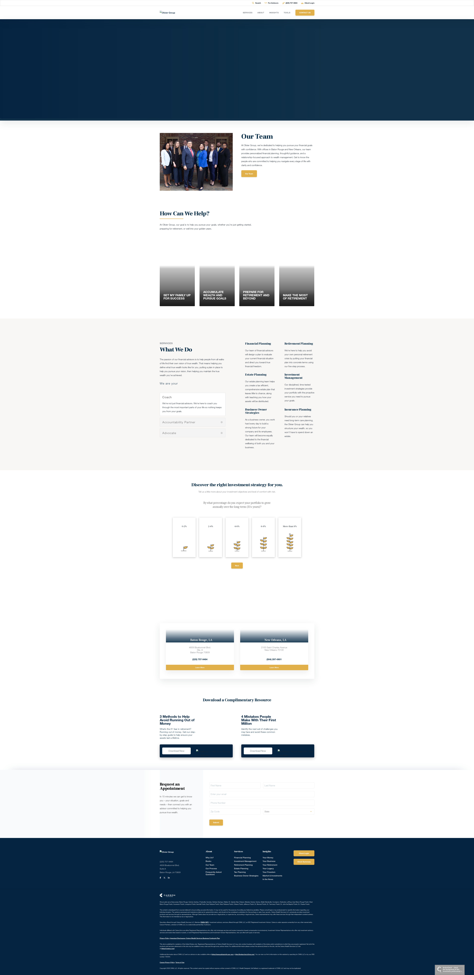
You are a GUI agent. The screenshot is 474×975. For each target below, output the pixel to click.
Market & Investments (272, 876)
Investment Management (245, 861)
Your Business (269, 861)
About (261, 13)
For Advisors (273, 3)
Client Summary (304, 862)
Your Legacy (268, 868)
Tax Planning (240, 872)
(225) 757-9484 (291, 3)
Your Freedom (269, 872)
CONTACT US (305, 13)
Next (237, 566)
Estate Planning (241, 868)
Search (258, 3)
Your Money (268, 857)
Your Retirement (270, 865)
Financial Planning (242, 857)
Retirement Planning (243, 865)
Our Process (211, 868)
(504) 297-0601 (274, 659)
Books (208, 861)
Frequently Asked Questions (214, 873)
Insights (274, 13)
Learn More (199, 667)
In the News (268, 879)
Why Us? (210, 857)
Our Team (249, 174)
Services (248, 13)
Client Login (309, 3)
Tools (287, 13)
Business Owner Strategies (246, 876)
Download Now (176, 750)
